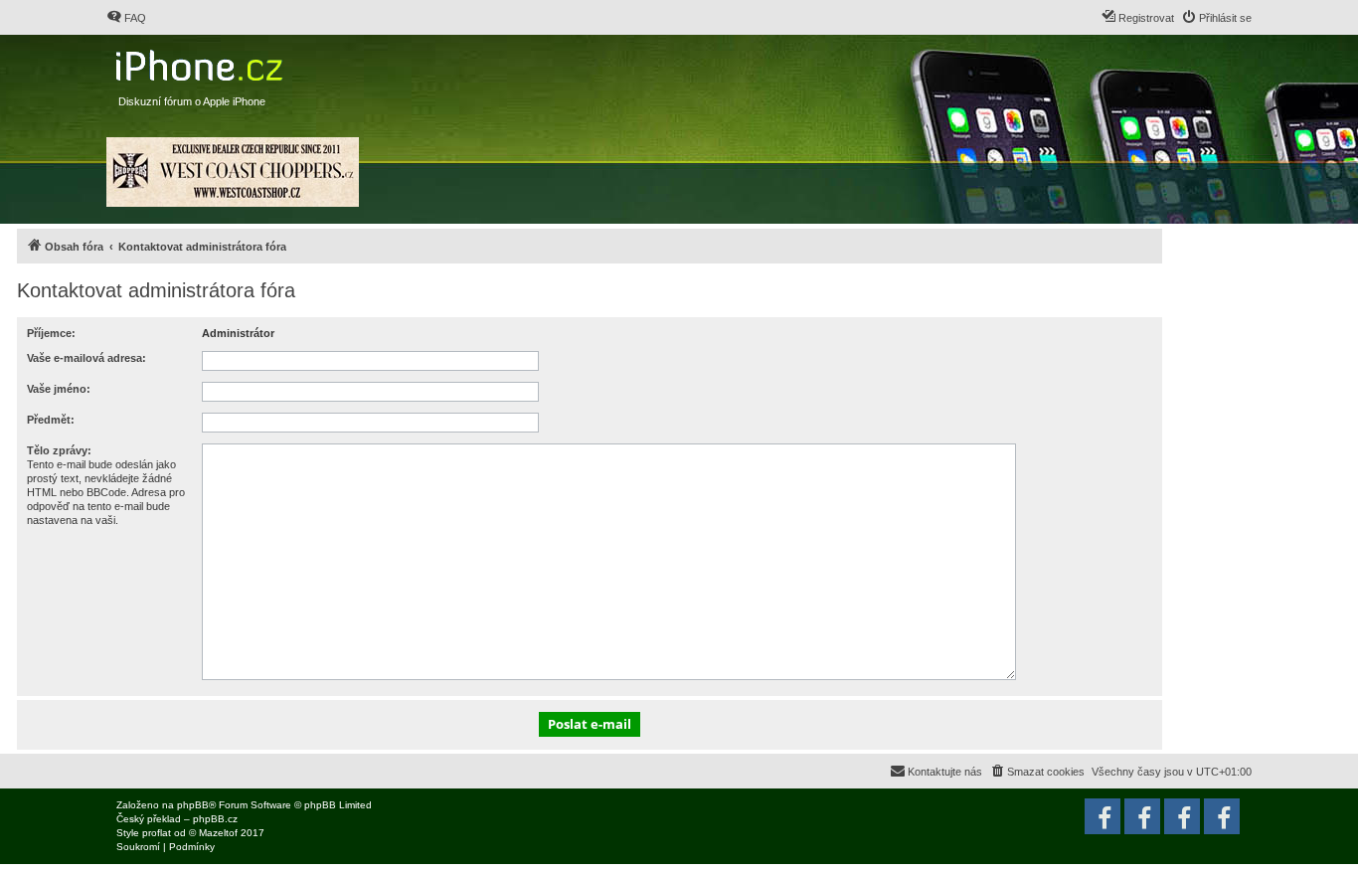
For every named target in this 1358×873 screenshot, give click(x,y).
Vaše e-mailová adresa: (86, 358)
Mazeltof (218, 832)
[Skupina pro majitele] (1182, 816)
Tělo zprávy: (59, 450)
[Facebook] (1222, 816)
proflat (156, 832)
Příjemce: (51, 333)
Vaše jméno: (58, 389)
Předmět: (51, 420)
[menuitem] (126, 18)
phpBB (193, 804)
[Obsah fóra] (201, 61)
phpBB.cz (215, 818)
